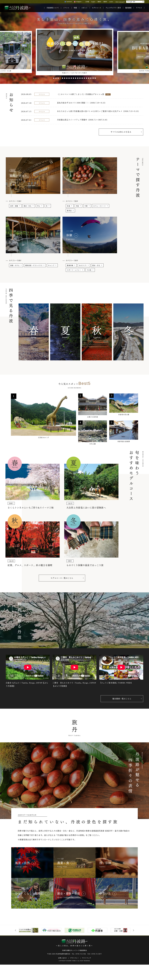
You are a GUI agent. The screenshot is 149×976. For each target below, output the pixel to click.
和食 (68, 206)
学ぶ (38, 206)
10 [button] (73, 78)
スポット (84, 8)
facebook (69, 1)
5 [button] (62, 78)
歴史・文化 (28, 206)
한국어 (111, 1)
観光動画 (128, 8)
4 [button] (60, 78)
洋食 (77, 206)
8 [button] (69, 78)
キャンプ (51, 265)
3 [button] (58, 78)
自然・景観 (14, 206)
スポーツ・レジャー (74, 270)
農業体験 (70, 265)
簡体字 (99, 1)
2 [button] (56, 78)
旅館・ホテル (15, 265)
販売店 (69, 210)
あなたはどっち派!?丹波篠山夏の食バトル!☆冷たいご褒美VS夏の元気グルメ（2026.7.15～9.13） (98, 111)
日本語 (87, 1)
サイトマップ (86, 958)
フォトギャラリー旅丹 (113, 8)
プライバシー (74, 958)
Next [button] (133, 930)
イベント (66, 8)
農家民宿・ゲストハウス (33, 265)
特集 (75, 8)
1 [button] (53, 78)
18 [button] (90, 78)
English (93, 1)
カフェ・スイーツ (99, 206)
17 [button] (88, 78)
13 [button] (79, 78)
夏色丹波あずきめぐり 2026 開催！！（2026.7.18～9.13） (81, 103)
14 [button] (82, 78)
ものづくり (83, 265)
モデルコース (96, 8)
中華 (86, 206)
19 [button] (93, 78)
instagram (78, 1)
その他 (89, 270)
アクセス (139, 8)
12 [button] (77, 78)
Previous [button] (16, 930)
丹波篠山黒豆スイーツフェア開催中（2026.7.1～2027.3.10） (82, 120)
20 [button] (95, 78)
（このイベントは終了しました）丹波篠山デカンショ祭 (83, 94)
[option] (74, 52)
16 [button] (86, 78)
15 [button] (84, 78)
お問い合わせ (62, 958)
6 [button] (64, 78)
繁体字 (105, 1)
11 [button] (75, 78)
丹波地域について (53, 8)
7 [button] (66, 78)
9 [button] (71, 78)
